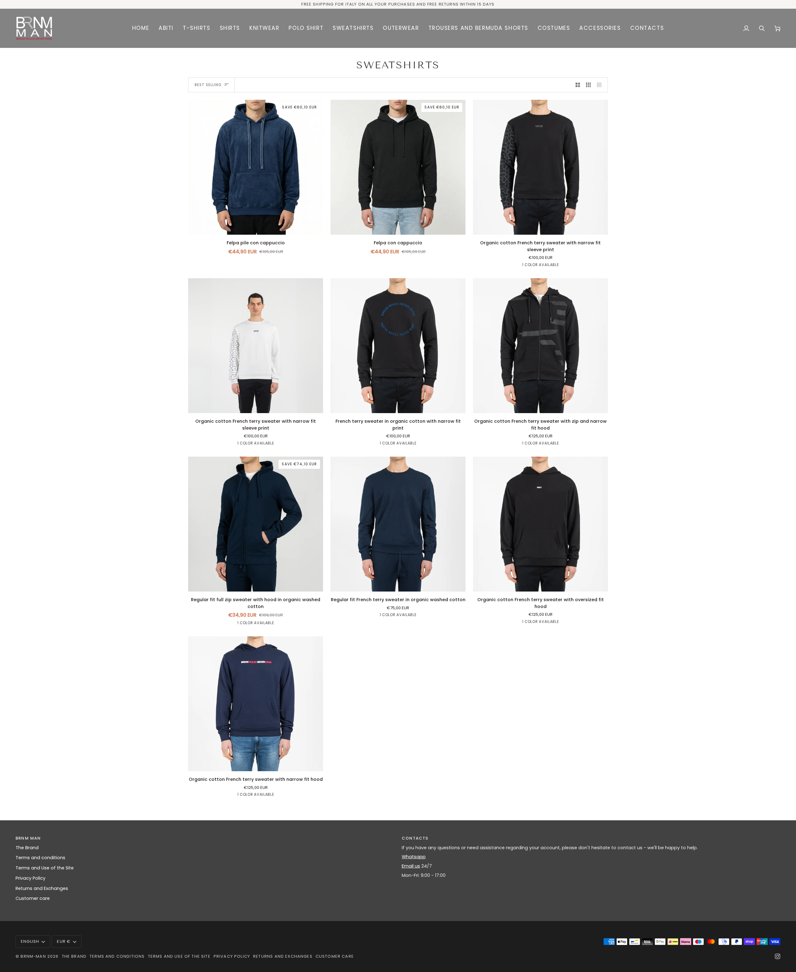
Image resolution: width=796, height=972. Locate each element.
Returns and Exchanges (42, 888)
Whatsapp (414, 857)
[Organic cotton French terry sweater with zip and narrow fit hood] (540, 345)
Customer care (33, 898)
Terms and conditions (40, 858)
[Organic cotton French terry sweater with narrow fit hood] (255, 703)
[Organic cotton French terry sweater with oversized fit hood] (540, 524)
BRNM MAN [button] (28, 838)
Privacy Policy (30, 878)
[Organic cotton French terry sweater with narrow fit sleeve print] (540, 167)
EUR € (64, 941)
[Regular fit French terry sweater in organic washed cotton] (398, 524)
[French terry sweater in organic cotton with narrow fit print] (398, 345)
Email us (411, 866)
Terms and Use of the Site (45, 868)
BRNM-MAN (33, 956)
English (30, 941)
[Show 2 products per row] (577, 85)
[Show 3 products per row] (588, 85)
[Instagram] (777, 956)
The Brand (27, 848)
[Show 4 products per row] (601, 85)
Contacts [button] (415, 838)
